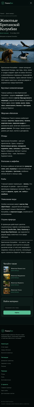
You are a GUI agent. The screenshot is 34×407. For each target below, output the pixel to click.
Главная (2, 13)
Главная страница (6, 387)
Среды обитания (6, 350)
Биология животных (7, 352)
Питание (3, 366)
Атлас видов (4, 347)
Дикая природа (10, 13)
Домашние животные (7, 360)
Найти (17, 312)
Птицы (3, 374)
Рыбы (2, 377)
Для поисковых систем (7, 393)
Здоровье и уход (6, 363)
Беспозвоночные (6, 380)
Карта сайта (4, 390)
